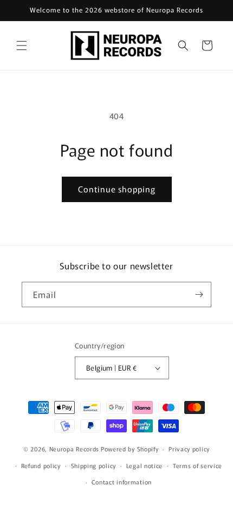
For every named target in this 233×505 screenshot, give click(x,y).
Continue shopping (117, 189)
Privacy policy (189, 448)
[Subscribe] (199, 294)
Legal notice (144, 465)
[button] (22, 45)
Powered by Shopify (130, 448)
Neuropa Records (74, 448)
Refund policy (41, 465)
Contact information (122, 481)
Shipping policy (93, 465)
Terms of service (197, 465)
